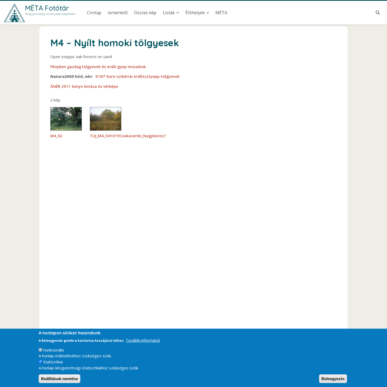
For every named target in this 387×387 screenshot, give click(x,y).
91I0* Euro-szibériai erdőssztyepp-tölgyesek (137, 76)
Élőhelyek (195, 12)
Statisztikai (53, 361)
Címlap (94, 12)
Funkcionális (53, 350)
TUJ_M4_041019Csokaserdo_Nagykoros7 (128, 135)
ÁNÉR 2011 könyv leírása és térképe (84, 86)
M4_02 (56, 135)
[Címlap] (14, 12)
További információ (143, 340)
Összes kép (145, 12)
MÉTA (221, 12)
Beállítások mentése (59, 378)
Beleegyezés (333, 378)
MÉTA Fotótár (47, 7)
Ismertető (118, 12)
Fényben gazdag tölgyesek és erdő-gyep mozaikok (98, 66)
